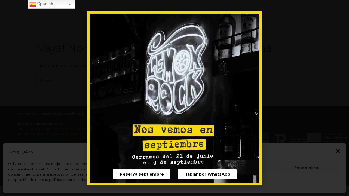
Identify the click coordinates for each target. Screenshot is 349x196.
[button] (141, 174)
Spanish (44, 4)
